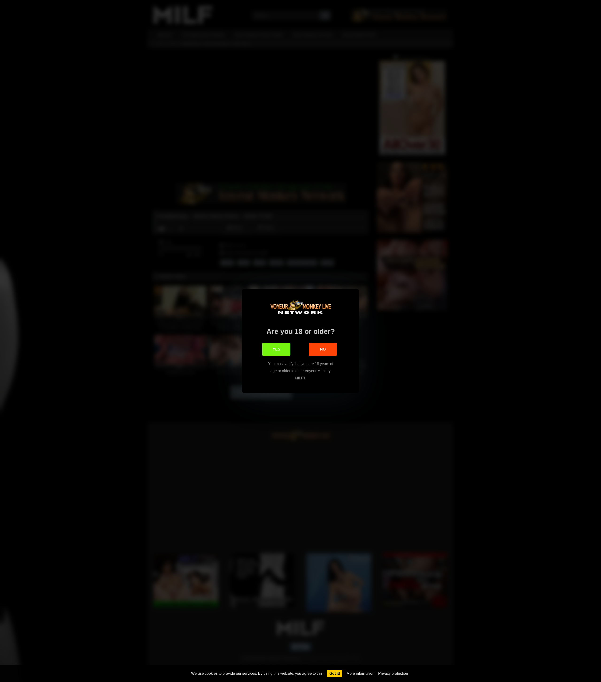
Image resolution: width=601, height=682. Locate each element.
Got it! (334, 673)
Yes (276, 349)
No (323, 349)
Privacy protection (393, 673)
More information (360, 673)
